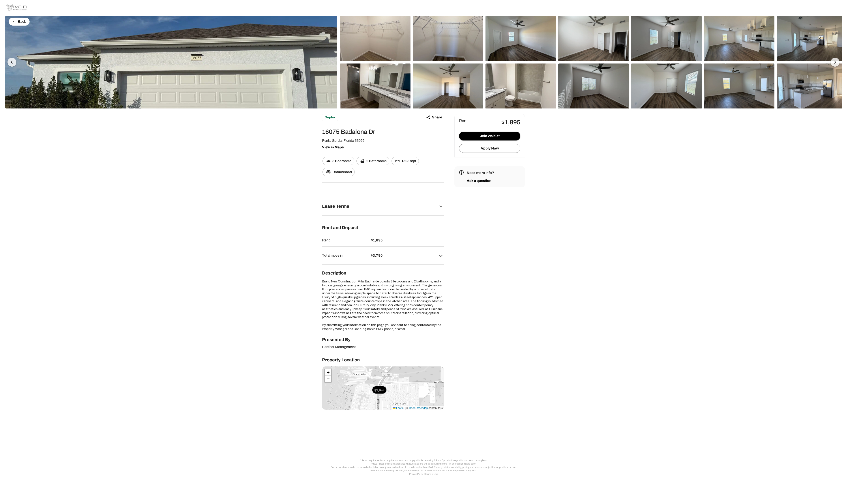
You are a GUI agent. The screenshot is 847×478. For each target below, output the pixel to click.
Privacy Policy (416, 474)
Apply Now (490, 148)
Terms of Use (431, 474)
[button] (383, 206)
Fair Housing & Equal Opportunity (437, 460)
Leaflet (399, 408)
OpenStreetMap (418, 408)
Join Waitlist (490, 136)
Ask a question (479, 181)
